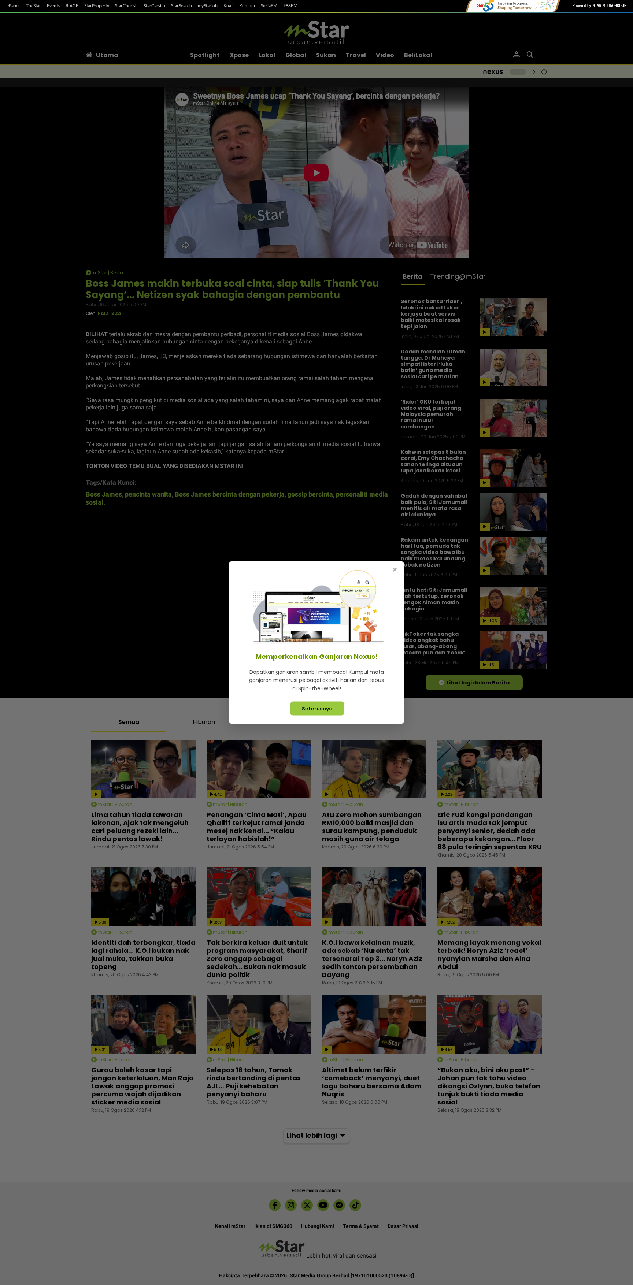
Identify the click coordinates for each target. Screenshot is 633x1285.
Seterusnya (317, 708)
